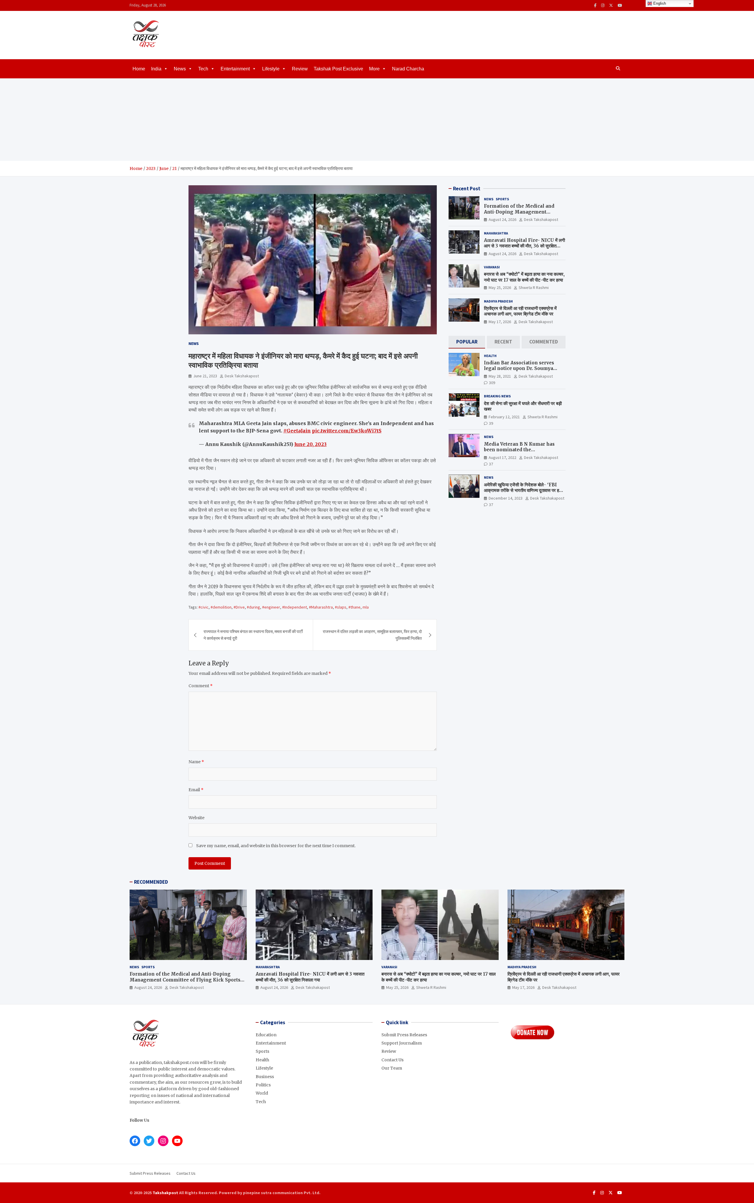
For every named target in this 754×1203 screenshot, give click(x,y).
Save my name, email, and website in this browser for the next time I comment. (275, 845)
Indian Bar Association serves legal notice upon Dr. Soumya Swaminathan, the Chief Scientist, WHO (524, 371)
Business (265, 1076)
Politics (263, 1085)
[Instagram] (603, 5)
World (262, 1093)
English (659, 3)
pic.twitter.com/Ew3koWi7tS (346, 431)
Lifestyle (271, 68)
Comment (200, 685)
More (374, 68)
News (180, 68)
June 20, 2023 (310, 444)
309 (492, 382)
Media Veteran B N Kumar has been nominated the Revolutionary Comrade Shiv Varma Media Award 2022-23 (519, 452)
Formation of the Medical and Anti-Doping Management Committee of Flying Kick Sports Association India (523, 214)
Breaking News (497, 396)
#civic (204, 607)
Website (196, 817)
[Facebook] (595, 5)
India (156, 68)
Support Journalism (401, 1043)
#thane (354, 607)
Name (196, 761)
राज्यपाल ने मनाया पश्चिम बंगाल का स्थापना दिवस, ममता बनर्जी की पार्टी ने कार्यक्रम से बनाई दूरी (253, 635)
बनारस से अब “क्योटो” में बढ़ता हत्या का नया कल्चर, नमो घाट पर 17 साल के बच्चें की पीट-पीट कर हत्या (524, 277)
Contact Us (392, 1059)
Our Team (391, 1068)
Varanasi (492, 267)
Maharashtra (496, 233)
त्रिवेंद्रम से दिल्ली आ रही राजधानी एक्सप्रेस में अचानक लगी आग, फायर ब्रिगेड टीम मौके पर (520, 311)
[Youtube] (619, 5)
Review (300, 68)
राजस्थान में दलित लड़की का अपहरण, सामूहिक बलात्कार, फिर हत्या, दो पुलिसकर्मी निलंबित (372, 635)
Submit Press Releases (404, 1034)
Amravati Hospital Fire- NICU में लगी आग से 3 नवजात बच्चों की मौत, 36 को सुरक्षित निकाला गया (524, 246)
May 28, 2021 (500, 376)
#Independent (294, 607)
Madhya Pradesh (498, 301)
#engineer (271, 607)
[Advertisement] (377, 119)
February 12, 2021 (504, 416)
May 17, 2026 (500, 321)
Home (139, 68)
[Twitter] (611, 5)
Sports (502, 199)
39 (491, 423)
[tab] (467, 342)
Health (490, 355)
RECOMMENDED (151, 882)
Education (266, 1034)
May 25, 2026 (500, 287)
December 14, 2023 (505, 498)
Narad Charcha (408, 68)
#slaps (340, 607)
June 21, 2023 (205, 376)
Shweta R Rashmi (534, 287)
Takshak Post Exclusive (338, 68)
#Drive (239, 607)
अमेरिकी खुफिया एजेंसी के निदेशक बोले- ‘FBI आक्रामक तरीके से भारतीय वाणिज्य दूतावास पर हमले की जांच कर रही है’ (524, 490)
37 (491, 464)
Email (196, 789)
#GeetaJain (297, 431)
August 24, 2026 (502, 219)
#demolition (221, 607)
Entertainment (235, 68)
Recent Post (466, 188)
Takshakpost (165, 1192)
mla (366, 607)
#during (253, 607)
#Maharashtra (321, 607)
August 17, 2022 (502, 457)
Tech (203, 68)
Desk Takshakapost (242, 376)
